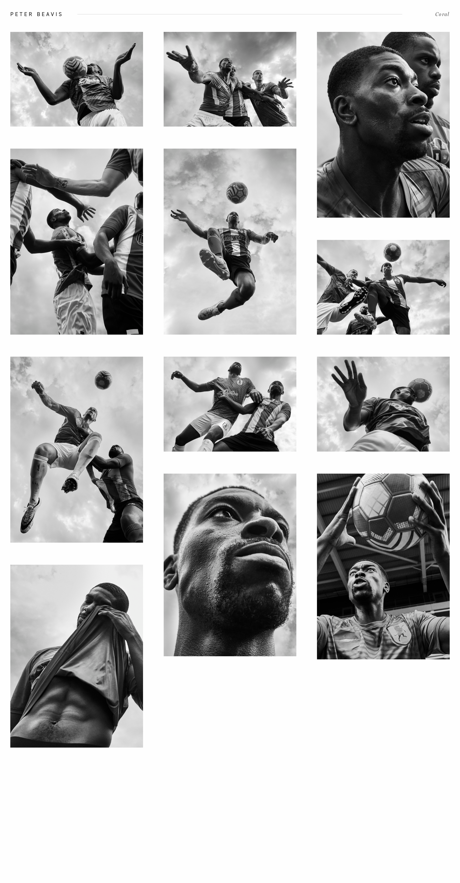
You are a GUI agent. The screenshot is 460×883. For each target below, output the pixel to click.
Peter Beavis (36, 14)
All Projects (9, 441)
